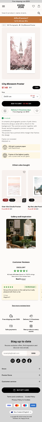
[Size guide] (5, 111)
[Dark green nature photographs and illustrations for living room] (21, 233)
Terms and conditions (15, 397)
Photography (13, 25)
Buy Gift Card (23, 390)
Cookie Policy (30, 397)
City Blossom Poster (28, 25)
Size (3, 92)
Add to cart (21, 104)
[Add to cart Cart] (24, 200)
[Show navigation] (3, 6)
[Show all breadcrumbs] (4, 25)
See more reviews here (21, 306)
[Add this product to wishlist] (37, 111)
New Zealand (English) (21, 412)
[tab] (33, 6)
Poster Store (26, 416)
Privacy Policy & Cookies (21, 400)
